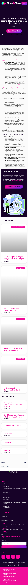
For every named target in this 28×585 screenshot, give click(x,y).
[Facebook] (8, 557)
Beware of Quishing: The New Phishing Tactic (13, 349)
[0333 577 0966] (2, 515)
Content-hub (7, 492)
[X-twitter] (3, 557)
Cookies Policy (6, 570)
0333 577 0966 (4, 516)
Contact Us (7, 497)
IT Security (8, 442)
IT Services (8, 434)
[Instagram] (13, 557)
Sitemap (5, 574)
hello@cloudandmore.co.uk (7, 520)
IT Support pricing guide (12, 425)
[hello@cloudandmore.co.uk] (2, 518)
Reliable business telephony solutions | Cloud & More (14, 416)
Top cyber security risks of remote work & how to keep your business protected (14, 258)
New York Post (19, 84)
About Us (7, 450)
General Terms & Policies (9, 569)
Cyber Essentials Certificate (9, 573)
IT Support (6, 483)
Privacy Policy (6, 571)
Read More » (7, 261)
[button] (11, 466)
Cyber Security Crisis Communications (11, 310)
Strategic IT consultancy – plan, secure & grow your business (13, 405)
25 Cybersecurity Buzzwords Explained (12, 389)
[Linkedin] (18, 557)
